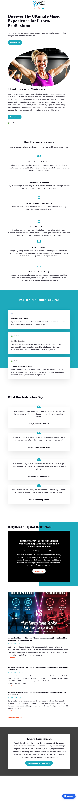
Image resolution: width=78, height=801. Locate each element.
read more (12, 658)
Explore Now (15, 43)
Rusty (24, 551)
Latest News (43, 551)
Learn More (14, 117)
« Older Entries (15, 717)
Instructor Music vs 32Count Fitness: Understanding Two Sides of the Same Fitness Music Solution (39, 543)
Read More (39, 571)
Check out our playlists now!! (39, 763)
